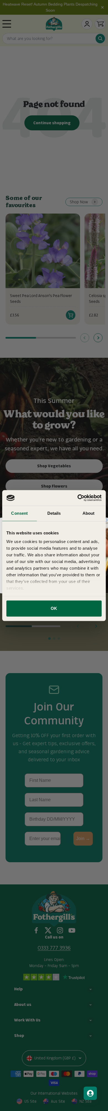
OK (54, 608)
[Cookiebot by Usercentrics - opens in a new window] (78, 497)
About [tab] (89, 513)
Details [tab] (54, 513)
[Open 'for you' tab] (90, 1093)
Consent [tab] (19, 513)
